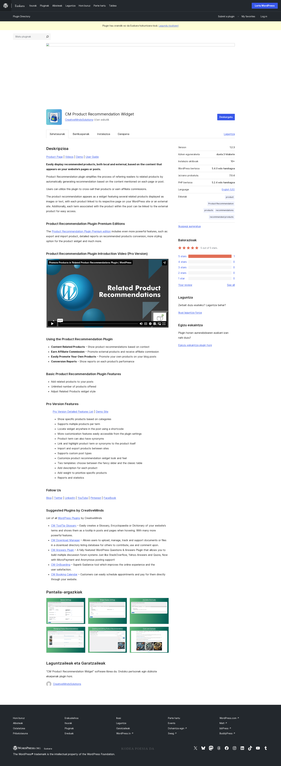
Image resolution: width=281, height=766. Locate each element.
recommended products (222, 217)
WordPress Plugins (69, 518)
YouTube (83, 497)
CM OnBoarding (60, 564)
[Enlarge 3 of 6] (164, 602)
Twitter (58, 497)
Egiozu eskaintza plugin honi (195, 345)
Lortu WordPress (265, 5)
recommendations (225, 210)
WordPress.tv (125, 733)
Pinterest (95, 497)
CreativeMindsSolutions (79, 119)
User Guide (92, 156)
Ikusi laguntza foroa (190, 312)
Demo (79, 156)
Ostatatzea (19, 728)
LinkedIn (70, 497)
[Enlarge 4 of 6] (81, 631)
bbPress (225, 728)
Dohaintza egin (177, 728)
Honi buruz (19, 718)
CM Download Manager (65, 540)
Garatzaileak (123, 728)
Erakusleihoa (71, 718)
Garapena (123, 134)
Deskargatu (226, 117)
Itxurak (68, 723)
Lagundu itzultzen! (169, 25)
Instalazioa (103, 134)
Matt (223, 723)
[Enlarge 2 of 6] (122, 602)
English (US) (228, 189)
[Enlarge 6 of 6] (164, 631)
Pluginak (69, 728)
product (230, 197)
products (208, 210)
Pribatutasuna (20, 733)
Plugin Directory (21, 16)
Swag (172, 733)
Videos (69, 156)
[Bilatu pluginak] (47, 36)
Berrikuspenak (81, 134)
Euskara (48, 748)
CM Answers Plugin (62, 550)
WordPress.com (229, 718)
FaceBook (110, 497)
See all (231, 285)
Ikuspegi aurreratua (189, 226)
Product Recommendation (221, 203)
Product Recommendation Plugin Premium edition (81, 231)
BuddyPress (227, 733)
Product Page (54, 156)
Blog (49, 497)
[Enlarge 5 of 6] (122, 631)
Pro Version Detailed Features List (73, 411)
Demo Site (102, 411)
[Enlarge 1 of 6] (81, 602)
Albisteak (18, 723)
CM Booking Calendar (64, 574)
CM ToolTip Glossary (63, 525)
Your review (185, 285)
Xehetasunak (57, 134)
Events (171, 723)
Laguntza (229, 134)
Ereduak (69, 733)
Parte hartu (174, 718)
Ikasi (118, 718)
